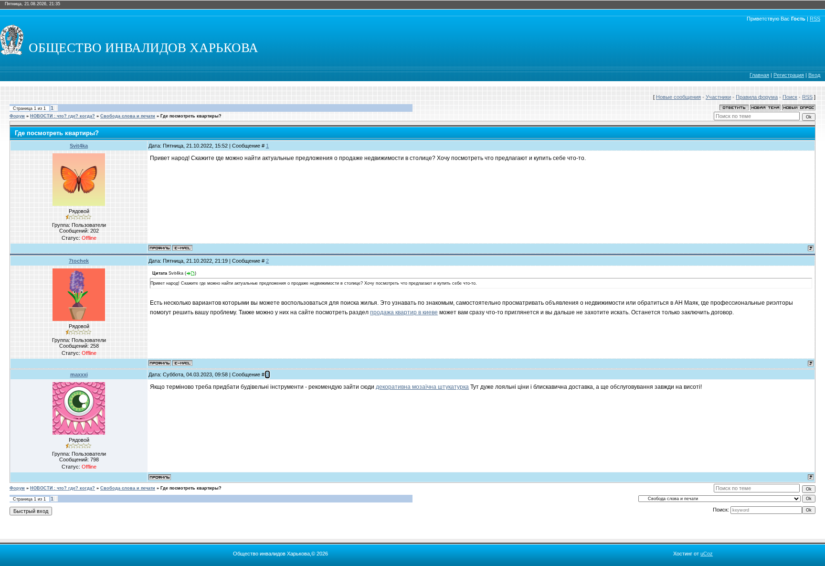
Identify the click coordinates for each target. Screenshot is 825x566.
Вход (814, 75)
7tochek (79, 261)
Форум (17, 116)
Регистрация (788, 75)
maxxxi (79, 374)
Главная (759, 75)
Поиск (790, 97)
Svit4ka (79, 146)
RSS (815, 18)
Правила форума (757, 97)
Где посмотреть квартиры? (191, 116)
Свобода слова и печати (127, 116)
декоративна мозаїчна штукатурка (422, 387)
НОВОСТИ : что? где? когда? (62, 116)
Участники (718, 97)
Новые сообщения (678, 97)
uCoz (706, 553)
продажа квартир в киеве (404, 312)
